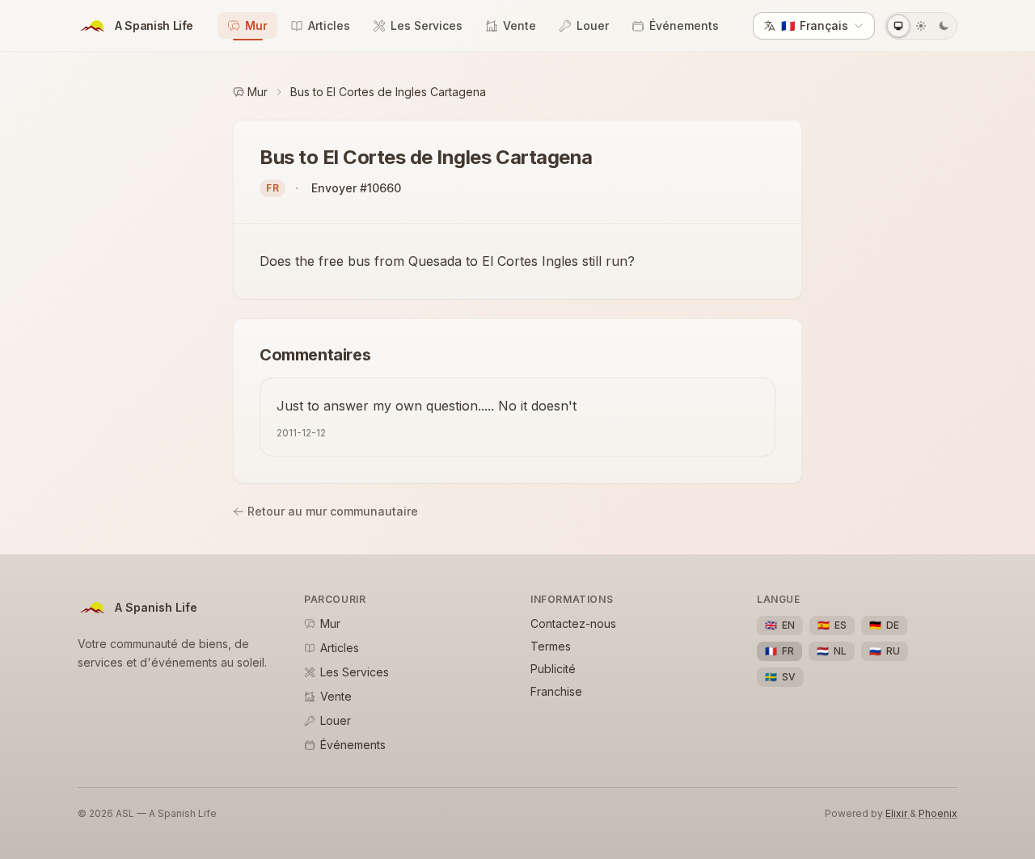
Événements (684, 25)
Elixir (897, 813)
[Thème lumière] (921, 26)
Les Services (427, 25)
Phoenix (938, 813)
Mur (256, 25)
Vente (519, 25)
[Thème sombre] (943, 26)
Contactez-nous (573, 623)
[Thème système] (898, 26)
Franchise (556, 691)
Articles (329, 25)
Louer (593, 25)
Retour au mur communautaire (332, 511)
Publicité (553, 669)
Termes (550, 646)
